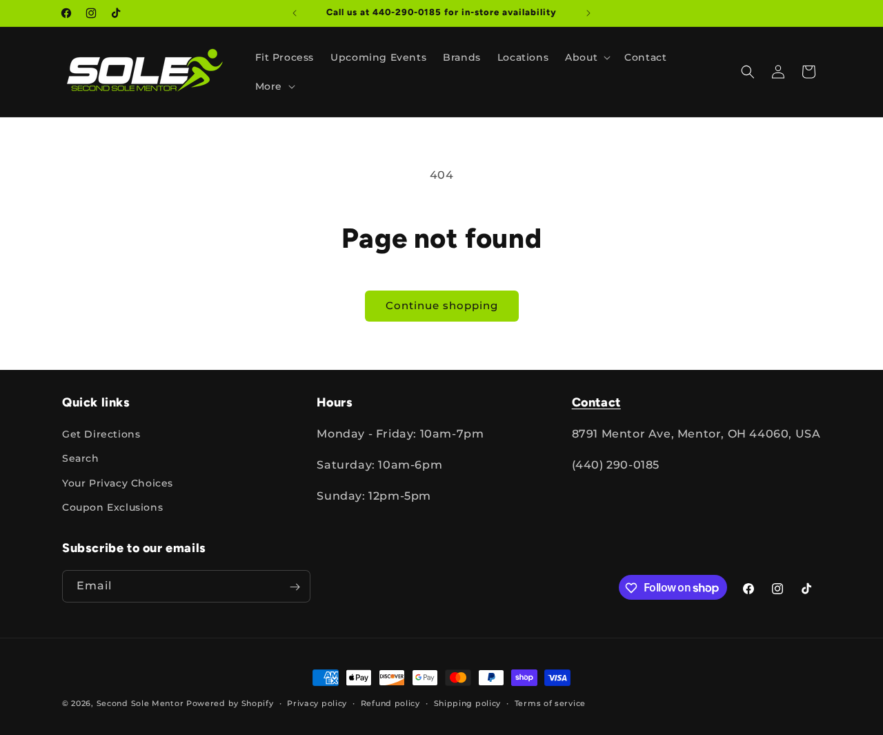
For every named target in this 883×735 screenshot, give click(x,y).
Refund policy (390, 702)
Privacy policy (317, 702)
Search (80, 459)
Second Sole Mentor (140, 703)
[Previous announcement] (294, 13)
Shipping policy (468, 702)
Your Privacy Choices (117, 483)
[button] (586, 57)
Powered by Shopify (230, 703)
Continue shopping (442, 305)
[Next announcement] (588, 13)
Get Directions (101, 434)
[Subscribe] (294, 587)
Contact (596, 402)
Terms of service (550, 702)
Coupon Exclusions (112, 507)
